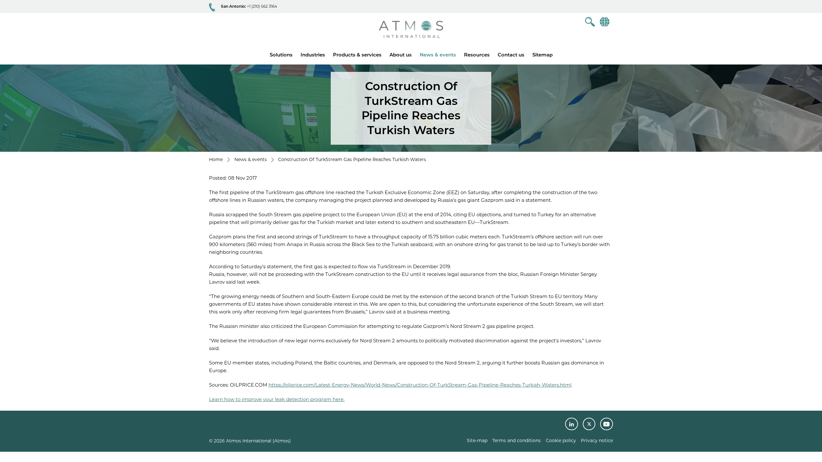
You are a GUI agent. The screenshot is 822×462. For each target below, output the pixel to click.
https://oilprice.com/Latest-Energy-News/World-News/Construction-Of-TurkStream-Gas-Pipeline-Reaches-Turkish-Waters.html (420, 385)
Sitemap (542, 55)
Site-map (477, 440)
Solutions (281, 55)
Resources (477, 55)
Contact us (511, 55)
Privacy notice (597, 440)
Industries (313, 55)
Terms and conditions (516, 440)
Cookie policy (561, 440)
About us (400, 55)
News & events (438, 55)
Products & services (357, 55)
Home (216, 159)
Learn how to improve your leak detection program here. (277, 399)
